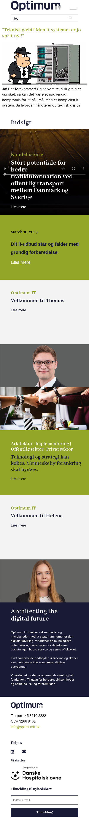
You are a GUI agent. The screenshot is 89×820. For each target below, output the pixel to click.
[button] (12, 752)
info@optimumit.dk (25, 727)
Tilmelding (45, 812)
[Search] (70, 18)
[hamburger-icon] (73, 8)
